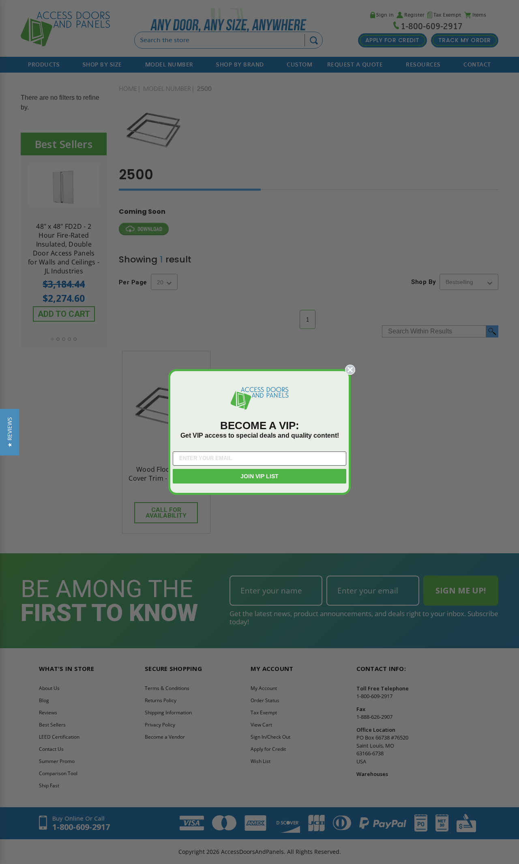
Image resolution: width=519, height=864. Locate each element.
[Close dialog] (350, 370)
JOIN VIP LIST (259, 476)
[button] (9, 432)
